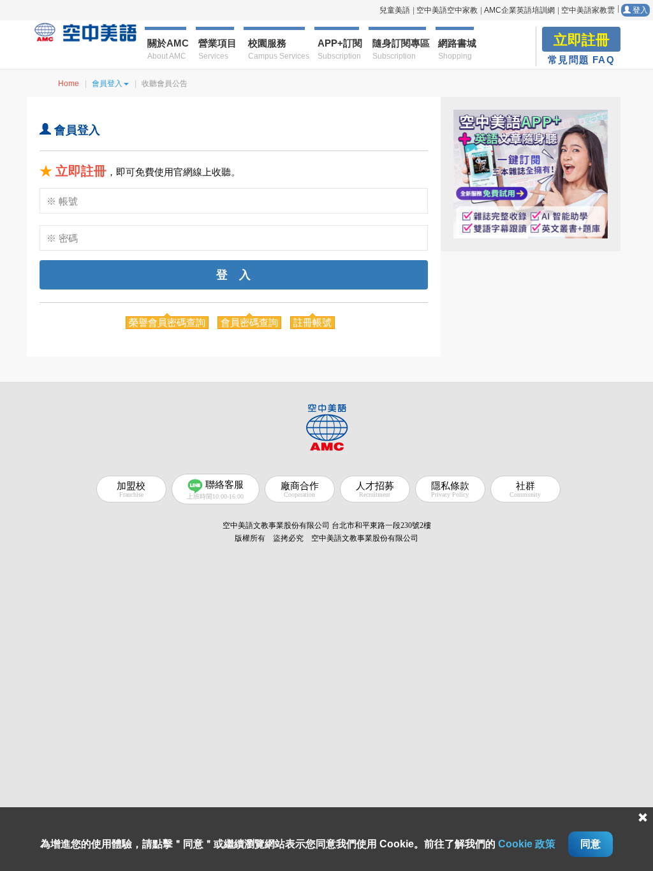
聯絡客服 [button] (215, 489)
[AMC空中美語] (85, 32)
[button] (326, 426)
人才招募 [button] (375, 489)
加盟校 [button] (131, 489)
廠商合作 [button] (300, 489)
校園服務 (276, 49)
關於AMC (166, 49)
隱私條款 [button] (450, 489)
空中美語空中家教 (447, 10)
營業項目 (216, 49)
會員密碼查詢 (249, 323)
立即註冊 (80, 171)
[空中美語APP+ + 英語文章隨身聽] (530, 174)
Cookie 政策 (526, 843)
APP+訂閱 (338, 49)
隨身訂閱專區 (399, 49)
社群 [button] (525, 489)
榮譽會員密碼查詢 (167, 323)
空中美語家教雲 (588, 10)
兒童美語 (394, 10)
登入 (639, 10)
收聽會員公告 (164, 83)
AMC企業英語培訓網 (519, 10)
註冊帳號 (312, 323)
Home (68, 83)
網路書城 (456, 49)
